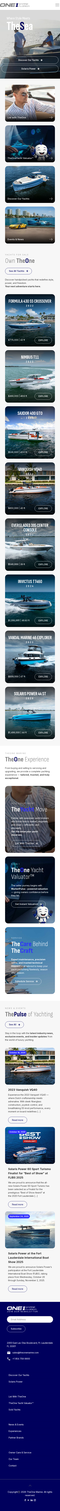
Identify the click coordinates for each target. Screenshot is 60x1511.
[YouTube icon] (28, 1500)
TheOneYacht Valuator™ (20, 158)
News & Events (16, 1424)
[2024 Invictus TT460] (30, 544)
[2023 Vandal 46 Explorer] (30, 657)
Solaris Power (28, 69)
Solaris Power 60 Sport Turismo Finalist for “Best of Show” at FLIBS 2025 (29, 1173)
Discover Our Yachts (28, 60)
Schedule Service (24, 981)
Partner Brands (16, 1437)
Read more (17, 1120)
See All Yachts (16, 271)
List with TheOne (17, 117)
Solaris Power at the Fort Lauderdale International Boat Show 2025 (28, 1258)
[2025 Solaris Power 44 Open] (30, 600)
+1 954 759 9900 (21, 1358)
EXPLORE (43, 340)
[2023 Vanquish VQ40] (30, 488)
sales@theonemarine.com (25, 1352)
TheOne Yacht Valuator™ (21, 1403)
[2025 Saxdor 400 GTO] (30, 320)
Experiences (15, 1431)
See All (12, 1024)
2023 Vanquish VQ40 (22, 1089)
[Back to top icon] (30, 1485)
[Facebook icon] (25, 1500)
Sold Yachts (14, 1409)
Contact (12, 1465)
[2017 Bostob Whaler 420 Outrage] (30, 713)
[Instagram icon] (35, 1500)
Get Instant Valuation (26, 904)
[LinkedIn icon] (31, 1500)
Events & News (16, 239)
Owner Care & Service (20, 1452)
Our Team (14, 1459)
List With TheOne (24, 843)
